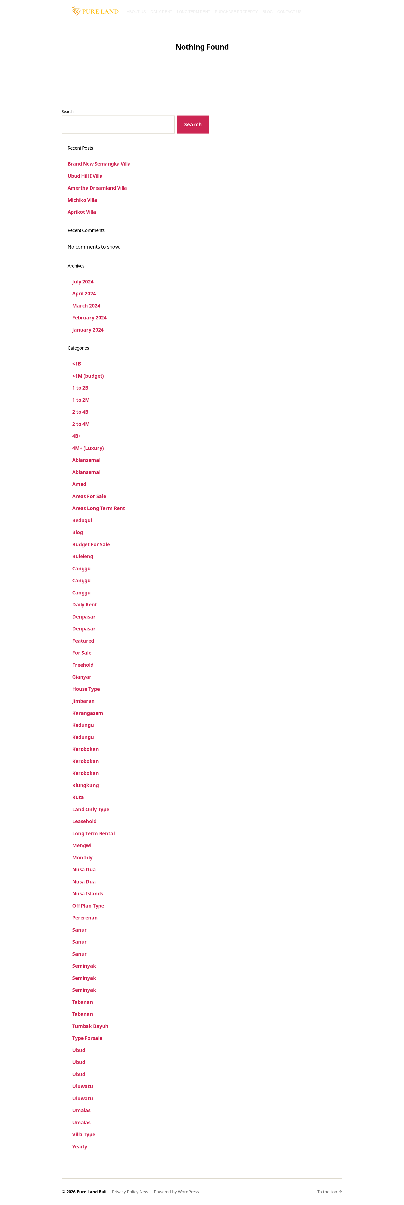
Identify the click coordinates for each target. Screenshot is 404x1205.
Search (68, 111)
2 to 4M (81, 424)
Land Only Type (90, 809)
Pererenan (85, 917)
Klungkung (85, 785)
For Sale (81, 652)
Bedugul (82, 520)
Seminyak (84, 966)
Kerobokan (85, 749)
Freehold (83, 665)
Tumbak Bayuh (90, 1026)
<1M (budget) (88, 376)
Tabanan (82, 1002)
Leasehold (84, 821)
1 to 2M (81, 400)
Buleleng (82, 556)
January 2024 (88, 329)
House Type (86, 689)
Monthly (82, 857)
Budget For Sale (91, 544)
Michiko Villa (82, 200)
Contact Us (289, 12)
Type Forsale (87, 1038)
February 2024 (89, 317)
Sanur (79, 929)
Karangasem (87, 713)
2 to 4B (80, 412)
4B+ (76, 436)
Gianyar (81, 676)
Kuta (78, 797)
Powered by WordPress (176, 1191)
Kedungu (83, 725)
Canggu (81, 568)
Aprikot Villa (82, 212)
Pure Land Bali (91, 1191)
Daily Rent (162, 12)
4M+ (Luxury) (88, 448)
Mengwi (81, 845)
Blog (268, 12)
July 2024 (83, 281)
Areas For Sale (89, 496)
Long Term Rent (193, 12)
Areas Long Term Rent (98, 508)
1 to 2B (80, 387)
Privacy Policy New (130, 1191)
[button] (267, 12)
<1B (76, 363)
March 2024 (86, 305)
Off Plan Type (88, 905)
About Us (136, 12)
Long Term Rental (93, 833)
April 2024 (84, 293)
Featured (83, 640)
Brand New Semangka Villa (99, 163)
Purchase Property (236, 12)
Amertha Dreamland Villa (97, 188)
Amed (79, 484)
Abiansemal (86, 460)
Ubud (78, 1050)
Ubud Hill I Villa (85, 176)
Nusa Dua (84, 869)
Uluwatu (82, 1086)
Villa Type (83, 1134)
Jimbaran (83, 701)
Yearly (79, 1146)
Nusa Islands (87, 893)
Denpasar (84, 616)
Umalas (81, 1110)
